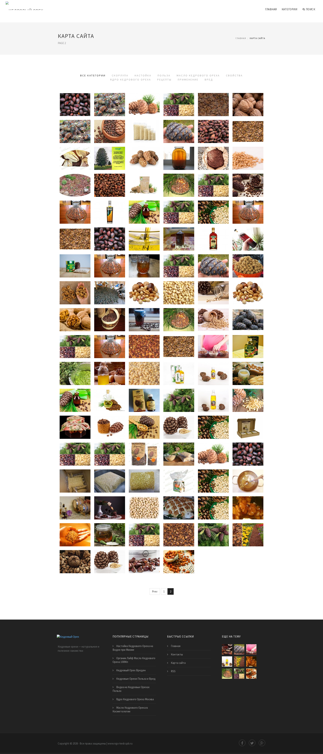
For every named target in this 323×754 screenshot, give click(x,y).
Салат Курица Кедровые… (179, 501)
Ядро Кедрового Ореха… (144, 448)
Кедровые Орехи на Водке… (179, 421)
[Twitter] (252, 743)
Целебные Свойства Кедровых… (144, 421)
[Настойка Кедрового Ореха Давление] (109, 240)
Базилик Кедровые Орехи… (75, 367)
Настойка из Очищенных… (145, 259)
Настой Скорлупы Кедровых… (179, 179)
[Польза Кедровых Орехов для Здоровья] (144, 348)
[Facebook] (242, 743)
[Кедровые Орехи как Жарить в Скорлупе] (144, 133)
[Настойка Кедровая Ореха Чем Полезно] (213, 213)
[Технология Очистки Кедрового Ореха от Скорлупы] (75, 106)
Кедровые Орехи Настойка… (248, 179)
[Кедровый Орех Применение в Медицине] (109, 536)
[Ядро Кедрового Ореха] (179, 455)
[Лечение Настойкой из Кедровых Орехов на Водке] (248, 213)
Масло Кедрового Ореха (198, 75)
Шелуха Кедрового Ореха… (248, 528)
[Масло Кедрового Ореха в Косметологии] (248, 375)
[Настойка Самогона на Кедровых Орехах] (109, 267)
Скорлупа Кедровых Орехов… (109, 98)
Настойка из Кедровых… (179, 206)
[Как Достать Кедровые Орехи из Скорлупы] (179, 133)
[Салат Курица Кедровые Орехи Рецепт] (179, 509)
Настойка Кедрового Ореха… (109, 206)
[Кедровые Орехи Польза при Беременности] (248, 294)
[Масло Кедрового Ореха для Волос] (179, 402)
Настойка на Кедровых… (75, 206)
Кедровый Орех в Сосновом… (75, 421)
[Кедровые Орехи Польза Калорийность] (109, 321)
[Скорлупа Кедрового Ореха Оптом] (213, 160)
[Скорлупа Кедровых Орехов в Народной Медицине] (75, 133)
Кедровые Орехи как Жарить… (144, 125)
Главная (271, 9)
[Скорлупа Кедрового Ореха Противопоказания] (179, 160)
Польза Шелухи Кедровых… (248, 313)
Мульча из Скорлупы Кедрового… (75, 179)
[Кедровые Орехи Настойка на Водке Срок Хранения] (248, 186)
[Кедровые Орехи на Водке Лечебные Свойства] (179, 428)
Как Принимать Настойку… (144, 206)
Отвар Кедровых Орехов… (179, 313)
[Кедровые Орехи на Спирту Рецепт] (109, 509)
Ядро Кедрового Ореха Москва (135, 699)
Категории (289, 9)
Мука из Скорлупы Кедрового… (145, 152)
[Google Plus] (262, 743)
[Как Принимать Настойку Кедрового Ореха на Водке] (144, 213)
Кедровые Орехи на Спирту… (109, 340)
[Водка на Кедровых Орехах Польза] (213, 294)
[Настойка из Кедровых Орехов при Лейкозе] (179, 213)
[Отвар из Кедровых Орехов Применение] (144, 536)
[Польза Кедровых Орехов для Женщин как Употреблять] (144, 294)
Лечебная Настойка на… (213, 179)
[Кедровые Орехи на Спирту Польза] (109, 348)
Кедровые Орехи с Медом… (248, 501)
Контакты (177, 654)
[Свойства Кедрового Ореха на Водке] (109, 428)
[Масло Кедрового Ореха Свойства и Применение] (248, 428)
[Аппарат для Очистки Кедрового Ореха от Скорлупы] (109, 133)
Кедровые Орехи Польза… (75, 286)
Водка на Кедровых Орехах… (213, 286)
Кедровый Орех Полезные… (110, 448)
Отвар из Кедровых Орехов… (144, 528)
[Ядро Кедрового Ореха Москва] (179, 482)
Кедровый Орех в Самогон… (213, 501)
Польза (164, 75)
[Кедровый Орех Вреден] (109, 563)
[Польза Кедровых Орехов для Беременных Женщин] (213, 348)
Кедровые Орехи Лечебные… (248, 394)
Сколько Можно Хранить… (248, 152)
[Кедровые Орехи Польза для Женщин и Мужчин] (75, 294)
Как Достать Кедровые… (179, 125)
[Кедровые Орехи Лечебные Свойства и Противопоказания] (248, 402)
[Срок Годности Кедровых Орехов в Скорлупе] (144, 106)
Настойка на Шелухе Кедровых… (75, 232)
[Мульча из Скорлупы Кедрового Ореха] (75, 186)
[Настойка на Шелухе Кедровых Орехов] (75, 240)
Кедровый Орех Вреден (109, 555)
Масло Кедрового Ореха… (248, 340)
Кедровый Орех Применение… (111, 528)
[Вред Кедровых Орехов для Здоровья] (75, 563)
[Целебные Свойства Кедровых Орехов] (144, 428)
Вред (209, 79)
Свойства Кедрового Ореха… (109, 421)
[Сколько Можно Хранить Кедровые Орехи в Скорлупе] (248, 160)
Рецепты (164, 79)
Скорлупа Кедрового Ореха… (178, 98)
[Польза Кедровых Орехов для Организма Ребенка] (144, 321)
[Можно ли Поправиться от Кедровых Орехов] (227, 649)
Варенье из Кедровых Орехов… (213, 313)
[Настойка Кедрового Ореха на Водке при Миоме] (75, 267)
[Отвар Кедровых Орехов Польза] (179, 321)
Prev (154, 591)
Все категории (93, 75)
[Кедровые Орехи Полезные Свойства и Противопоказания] (213, 428)
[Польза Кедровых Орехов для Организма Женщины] (179, 294)
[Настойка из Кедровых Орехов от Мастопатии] (213, 267)
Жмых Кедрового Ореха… (75, 528)
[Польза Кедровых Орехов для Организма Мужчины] (248, 267)
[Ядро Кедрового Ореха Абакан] (213, 455)
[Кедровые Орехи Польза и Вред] (179, 563)
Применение (188, 79)
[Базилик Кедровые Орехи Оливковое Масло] (75, 375)
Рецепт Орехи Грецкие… (248, 474)
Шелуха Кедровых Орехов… (179, 528)
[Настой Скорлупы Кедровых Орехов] (179, 186)
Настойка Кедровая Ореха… (213, 206)
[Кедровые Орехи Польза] (75, 348)
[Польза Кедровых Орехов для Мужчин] (75, 321)
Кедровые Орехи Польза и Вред (136, 678)
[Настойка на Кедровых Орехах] (75, 213)
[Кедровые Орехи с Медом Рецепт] (248, 509)
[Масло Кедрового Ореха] (213, 402)
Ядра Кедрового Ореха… (178, 340)
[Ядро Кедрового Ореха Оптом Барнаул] (248, 455)
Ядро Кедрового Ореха (130, 79)
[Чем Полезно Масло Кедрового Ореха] (75, 402)
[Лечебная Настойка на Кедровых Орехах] (213, 186)
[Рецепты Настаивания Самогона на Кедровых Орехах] (213, 482)
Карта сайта (178, 663)
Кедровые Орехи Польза (75, 340)
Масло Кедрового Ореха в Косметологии (130, 709)
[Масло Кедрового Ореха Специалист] (248, 348)
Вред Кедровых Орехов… (75, 555)
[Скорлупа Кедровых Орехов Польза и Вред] (109, 294)
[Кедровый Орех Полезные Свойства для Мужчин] (109, 455)
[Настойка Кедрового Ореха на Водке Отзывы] (109, 213)
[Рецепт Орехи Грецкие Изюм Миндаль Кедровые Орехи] (248, 482)
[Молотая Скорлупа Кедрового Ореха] (213, 133)
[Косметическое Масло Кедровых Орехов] (144, 402)
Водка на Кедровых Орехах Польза (131, 689)
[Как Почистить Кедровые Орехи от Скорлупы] (248, 106)
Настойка (143, 75)
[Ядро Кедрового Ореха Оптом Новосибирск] (144, 455)
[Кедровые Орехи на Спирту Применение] (213, 536)
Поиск (310, 9)
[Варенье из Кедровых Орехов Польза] (213, 321)
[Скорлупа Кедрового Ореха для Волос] (248, 133)
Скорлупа (120, 75)
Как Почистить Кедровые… (248, 98)
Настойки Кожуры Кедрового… (179, 232)
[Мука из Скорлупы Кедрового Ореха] (144, 160)
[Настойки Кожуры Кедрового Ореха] (179, 240)
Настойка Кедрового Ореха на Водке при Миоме (133, 647)
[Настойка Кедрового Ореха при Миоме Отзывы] (144, 240)
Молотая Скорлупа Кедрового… (214, 125)
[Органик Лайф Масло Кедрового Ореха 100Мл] (179, 375)
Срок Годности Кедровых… (144, 98)
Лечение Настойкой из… (248, 206)
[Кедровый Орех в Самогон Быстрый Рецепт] (213, 509)
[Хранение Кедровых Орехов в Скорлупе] (109, 186)
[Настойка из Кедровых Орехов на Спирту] (213, 240)
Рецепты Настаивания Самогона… (214, 474)
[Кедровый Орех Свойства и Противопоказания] (75, 455)
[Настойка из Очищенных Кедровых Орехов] (144, 267)
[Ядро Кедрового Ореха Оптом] (109, 482)
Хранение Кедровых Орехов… (109, 179)
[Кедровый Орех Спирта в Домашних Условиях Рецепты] (144, 509)
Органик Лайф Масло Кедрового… (179, 367)
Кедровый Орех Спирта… (144, 501)
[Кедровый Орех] (24, 6)
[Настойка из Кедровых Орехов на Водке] (248, 240)
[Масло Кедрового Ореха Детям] (109, 375)
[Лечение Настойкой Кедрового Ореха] (179, 267)
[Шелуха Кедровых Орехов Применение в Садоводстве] (179, 536)
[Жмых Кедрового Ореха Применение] (75, 536)
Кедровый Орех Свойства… (75, 448)
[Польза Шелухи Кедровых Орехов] (248, 321)
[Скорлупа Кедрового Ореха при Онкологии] (179, 106)
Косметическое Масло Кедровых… (147, 394)
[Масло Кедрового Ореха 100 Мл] (213, 375)
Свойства (234, 75)
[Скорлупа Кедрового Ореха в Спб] (213, 106)
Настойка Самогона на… (109, 259)
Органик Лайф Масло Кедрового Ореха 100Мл (134, 660)
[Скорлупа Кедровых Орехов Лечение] (109, 106)
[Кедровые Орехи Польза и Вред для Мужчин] (144, 563)
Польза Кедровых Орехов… (248, 259)
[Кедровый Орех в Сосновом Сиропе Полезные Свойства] (75, 428)
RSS (173, 671)
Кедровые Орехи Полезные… (213, 421)
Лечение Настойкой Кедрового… (179, 259)
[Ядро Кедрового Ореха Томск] (75, 482)
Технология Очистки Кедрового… (75, 98)
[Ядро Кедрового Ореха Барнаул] (144, 482)
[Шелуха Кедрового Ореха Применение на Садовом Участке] (248, 536)
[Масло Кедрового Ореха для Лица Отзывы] (109, 402)
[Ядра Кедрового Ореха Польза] (179, 348)
